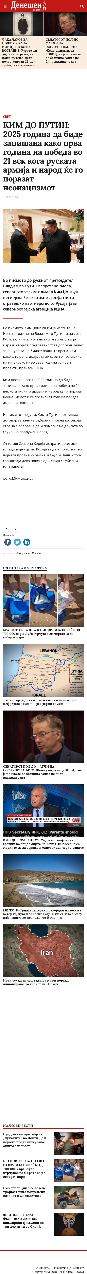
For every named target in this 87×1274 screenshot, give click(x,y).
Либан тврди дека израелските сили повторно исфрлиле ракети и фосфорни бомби (40, 702)
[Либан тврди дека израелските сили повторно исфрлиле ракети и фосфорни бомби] (43, 670)
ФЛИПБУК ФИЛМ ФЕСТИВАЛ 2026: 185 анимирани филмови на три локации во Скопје (23, 1221)
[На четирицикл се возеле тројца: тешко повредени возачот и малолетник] (69, 1197)
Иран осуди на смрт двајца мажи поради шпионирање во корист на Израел (36, 982)
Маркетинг (61, 1268)
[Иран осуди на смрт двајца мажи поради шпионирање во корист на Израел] (43, 951)
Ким (37, 553)
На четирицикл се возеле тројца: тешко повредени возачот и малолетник (24, 1192)
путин (24, 553)
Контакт (78, 1268)
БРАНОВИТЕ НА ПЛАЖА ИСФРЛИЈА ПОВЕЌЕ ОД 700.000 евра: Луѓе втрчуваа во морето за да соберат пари (41, 633)
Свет (7, 116)
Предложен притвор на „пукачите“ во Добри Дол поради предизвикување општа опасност (24, 1140)
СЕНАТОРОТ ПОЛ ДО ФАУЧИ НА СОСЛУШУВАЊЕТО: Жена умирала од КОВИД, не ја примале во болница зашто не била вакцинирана (63, 50)
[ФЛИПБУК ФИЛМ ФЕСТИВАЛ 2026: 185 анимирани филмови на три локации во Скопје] (69, 1224)
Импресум (43, 1268)
